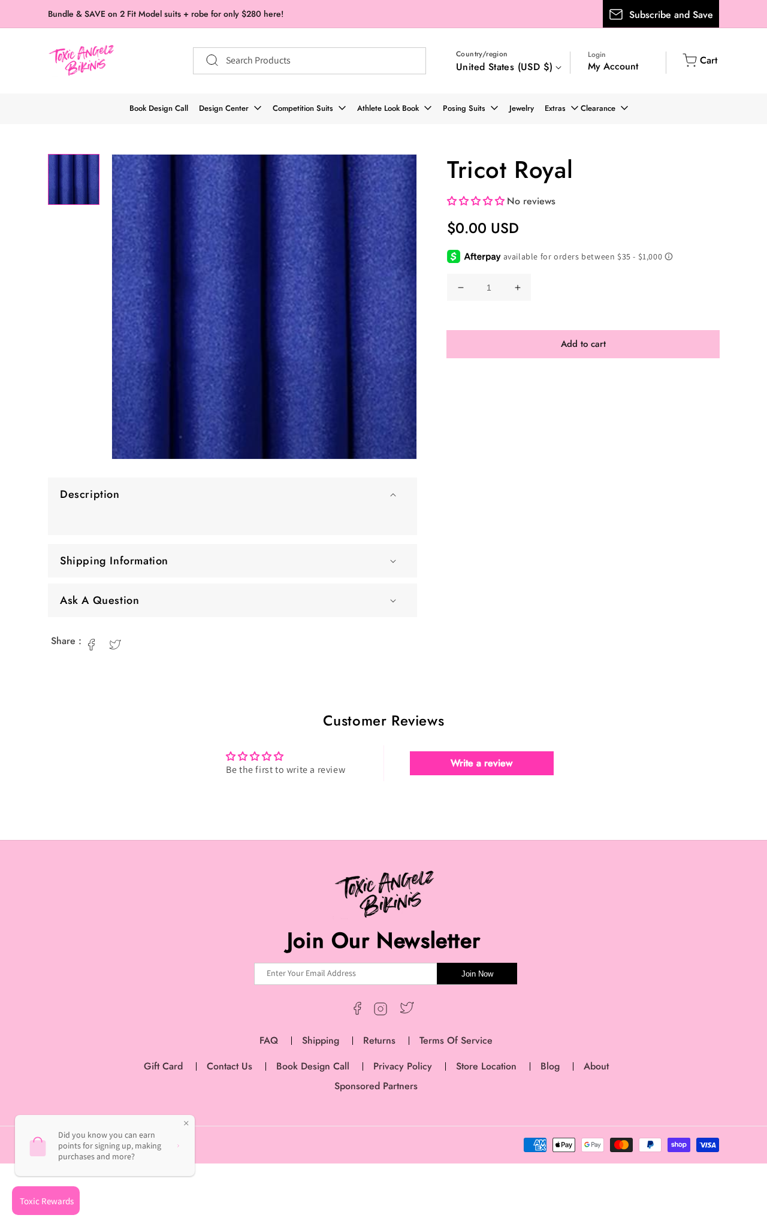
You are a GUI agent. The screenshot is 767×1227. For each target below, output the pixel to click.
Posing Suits (464, 108)
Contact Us (229, 1066)
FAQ (268, 1040)
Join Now (477, 973)
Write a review (481, 763)
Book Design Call (158, 108)
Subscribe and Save (671, 15)
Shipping (320, 1040)
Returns (379, 1040)
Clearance (598, 108)
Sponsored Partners (376, 1086)
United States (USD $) (504, 67)
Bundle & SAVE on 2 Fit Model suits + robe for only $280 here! (165, 14)
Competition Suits (303, 108)
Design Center (224, 108)
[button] (232, 494)
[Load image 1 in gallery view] (73, 179)
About (596, 1066)
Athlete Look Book (388, 108)
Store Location (486, 1066)
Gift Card (163, 1066)
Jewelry (521, 108)
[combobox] (309, 60)
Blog (550, 1066)
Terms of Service (456, 1040)
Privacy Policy (402, 1066)
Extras (555, 108)
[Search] (206, 60)
